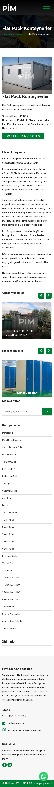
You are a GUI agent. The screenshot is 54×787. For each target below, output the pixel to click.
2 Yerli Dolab (8, 527)
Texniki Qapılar (9, 628)
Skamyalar (7, 570)
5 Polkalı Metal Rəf (11, 592)
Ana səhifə (9, 34)
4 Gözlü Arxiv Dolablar (12, 621)
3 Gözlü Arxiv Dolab (11, 614)
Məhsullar (21, 34)
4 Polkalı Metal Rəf (11, 585)
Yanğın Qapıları (9, 462)
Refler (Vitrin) (8, 469)
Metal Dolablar (9, 454)
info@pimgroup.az (16, 723)
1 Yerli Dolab (8, 520)
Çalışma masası (10, 491)
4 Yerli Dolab (8, 541)
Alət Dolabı (7, 498)
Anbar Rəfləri (8, 606)
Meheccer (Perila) (10, 476)
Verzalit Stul (8, 563)
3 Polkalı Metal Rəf (11, 578)
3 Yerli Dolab (8, 534)
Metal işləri (7, 433)
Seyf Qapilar (8, 483)
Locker (5, 505)
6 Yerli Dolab (8, 549)
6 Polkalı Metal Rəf (11, 599)
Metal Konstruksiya (11, 440)
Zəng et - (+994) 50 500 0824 (23, 136)
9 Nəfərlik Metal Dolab (12, 447)
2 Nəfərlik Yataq (10, 512)
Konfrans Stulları (10, 556)
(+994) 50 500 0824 (16, 716)
